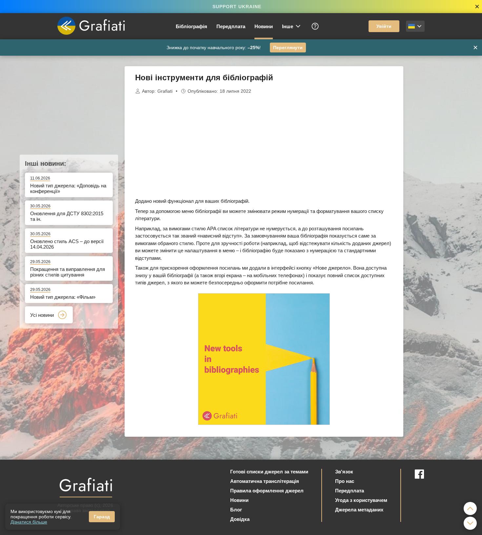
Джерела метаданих (359, 509)
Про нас (344, 481)
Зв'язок (344, 471)
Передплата (230, 26)
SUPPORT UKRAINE (236, 6)
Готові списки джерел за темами (269, 471)
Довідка (240, 519)
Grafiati (164, 91)
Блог (236, 509)
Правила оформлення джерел (267, 490)
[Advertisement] (436, 164)
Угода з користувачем (361, 500)
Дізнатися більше (28, 522)
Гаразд (102, 516)
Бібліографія (191, 26)
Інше (287, 26)
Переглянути (288, 47)
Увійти (384, 26)
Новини (263, 26)
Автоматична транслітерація (264, 481)
